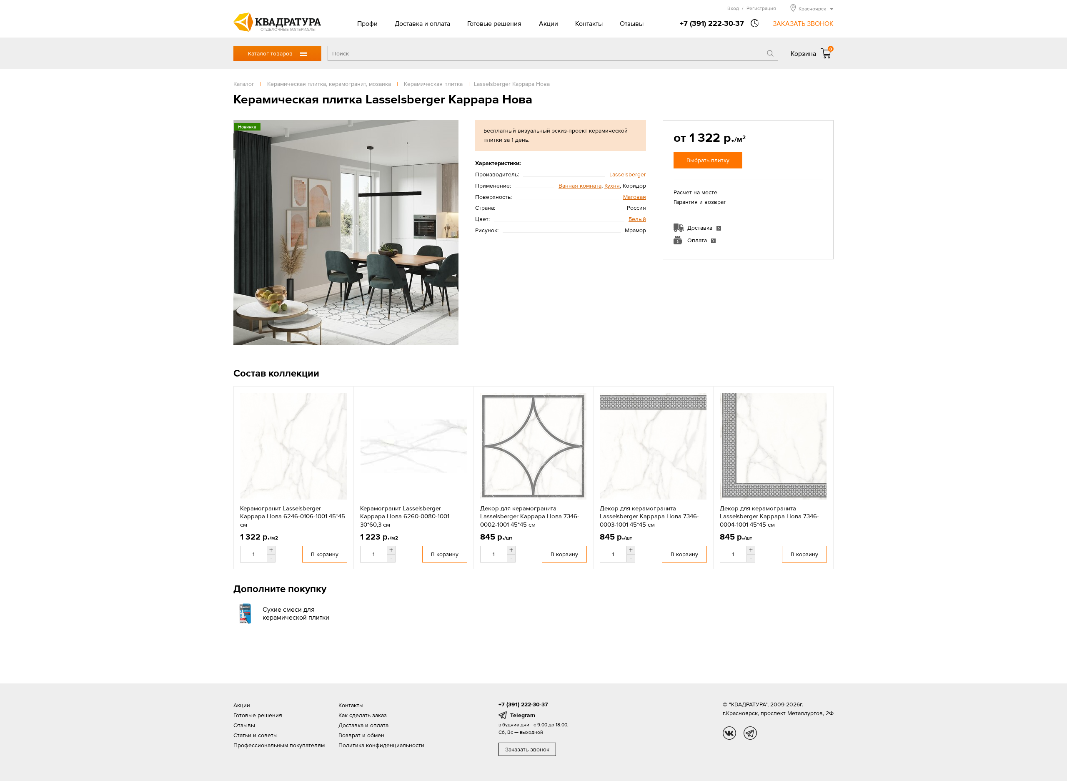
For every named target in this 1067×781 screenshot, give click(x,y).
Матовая (634, 196)
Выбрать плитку (707, 160)
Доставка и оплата (422, 23)
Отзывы (632, 23)
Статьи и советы (255, 735)
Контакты (589, 23)
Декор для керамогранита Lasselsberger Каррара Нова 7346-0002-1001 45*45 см (529, 516)
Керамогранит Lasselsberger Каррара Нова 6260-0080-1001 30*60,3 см (404, 516)
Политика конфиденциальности (381, 745)
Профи (367, 23)
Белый (637, 219)
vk (729, 733)
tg (750, 733)
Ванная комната (580, 185)
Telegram (522, 715)
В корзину (324, 554)
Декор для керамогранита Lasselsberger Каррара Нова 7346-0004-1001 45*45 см (769, 516)
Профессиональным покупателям (279, 745)
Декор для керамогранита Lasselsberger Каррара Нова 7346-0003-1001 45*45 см (649, 516)
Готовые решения (494, 23)
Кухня (612, 185)
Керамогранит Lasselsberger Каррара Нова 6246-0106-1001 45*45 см (292, 516)
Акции (548, 23)
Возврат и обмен (361, 735)
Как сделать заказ (362, 715)
